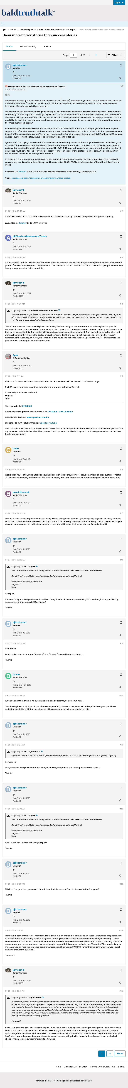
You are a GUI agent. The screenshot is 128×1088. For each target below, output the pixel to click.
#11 (121, 744)
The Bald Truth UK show (60, 411)
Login (118, 2)
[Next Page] (96, 55)
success (16, 178)
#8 (121, 559)
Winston (22, 171)
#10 (121, 695)
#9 (121, 643)
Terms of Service (99, 1066)
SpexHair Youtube (48, 423)
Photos (48, 46)
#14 (121, 930)
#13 (121, 884)
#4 (121, 303)
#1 (121, 86)
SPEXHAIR (27, 406)
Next (120, 1053)
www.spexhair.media (38, 417)
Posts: (16, 78)
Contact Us (70, 1066)
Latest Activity (28, 46)
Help (58, 1066)
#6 (121, 469)
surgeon (24, 178)
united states (63, 178)
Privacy (83, 1066)
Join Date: (17, 75)
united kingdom (48, 178)
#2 (121, 211)
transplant (34, 178)
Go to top (118, 1066)
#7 (121, 513)
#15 (121, 991)
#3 (121, 257)
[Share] (120, 77)
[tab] (9, 47)
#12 (121, 808)
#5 (121, 376)
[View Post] (59, 310)
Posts (9, 46)
